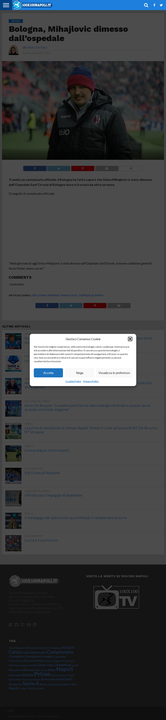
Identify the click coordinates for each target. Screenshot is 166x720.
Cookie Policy (73, 381)
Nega (79, 373)
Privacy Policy (91, 381)
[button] (130, 339)
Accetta (48, 373)
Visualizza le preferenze (114, 373)
